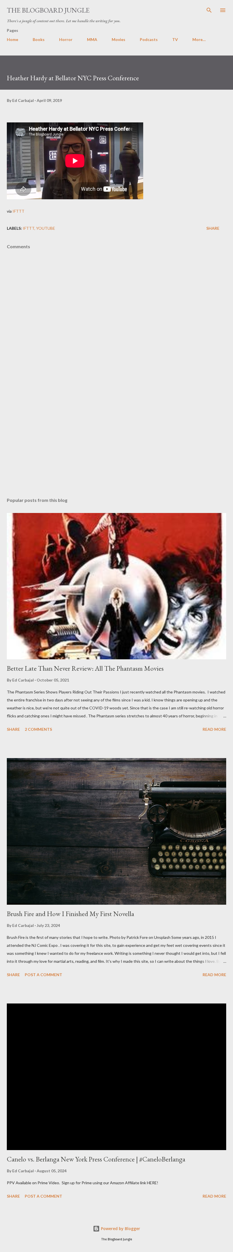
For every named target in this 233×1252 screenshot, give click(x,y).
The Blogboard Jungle (48, 10)
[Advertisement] (116, 439)
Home (12, 39)
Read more (214, 729)
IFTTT (18, 211)
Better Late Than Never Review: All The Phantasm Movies (85, 668)
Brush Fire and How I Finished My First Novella (70, 913)
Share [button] (212, 228)
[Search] (209, 10)
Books (39, 39)
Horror (65, 39)
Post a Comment (43, 974)
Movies (118, 39)
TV (175, 39)
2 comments (38, 729)
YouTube (45, 228)
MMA (92, 39)
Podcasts (149, 39)
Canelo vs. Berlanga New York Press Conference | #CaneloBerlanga (96, 1159)
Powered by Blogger (120, 1228)
